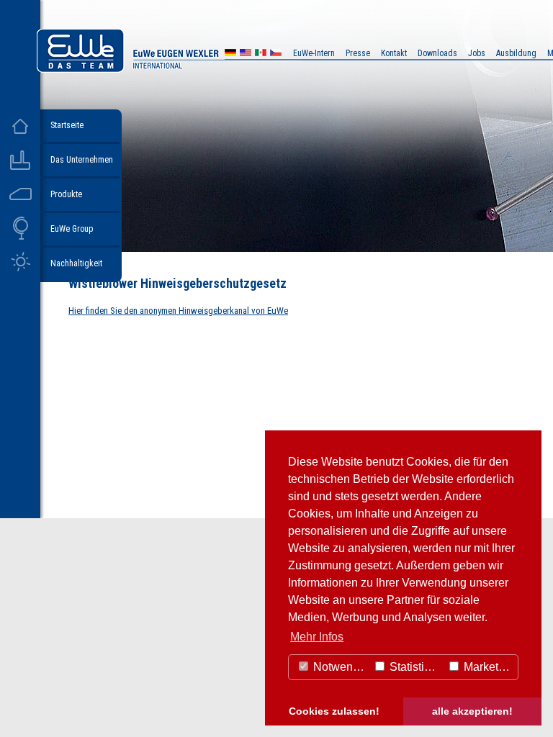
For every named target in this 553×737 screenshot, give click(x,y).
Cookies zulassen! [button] (334, 711)
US (245, 54)
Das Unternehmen (81, 160)
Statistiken (415, 667)
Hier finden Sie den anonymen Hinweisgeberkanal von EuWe (178, 310)
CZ (276, 54)
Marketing (487, 667)
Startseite (67, 125)
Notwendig (339, 667)
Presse (358, 53)
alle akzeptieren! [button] (472, 711)
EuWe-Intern (314, 53)
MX (260, 54)
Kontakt (394, 53)
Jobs (476, 53)
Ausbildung (516, 53)
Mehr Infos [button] (316, 636)
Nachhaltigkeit (76, 263)
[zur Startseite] (168, 69)
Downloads (437, 53)
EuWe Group (71, 229)
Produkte (66, 194)
